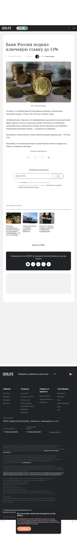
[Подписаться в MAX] (49, 264)
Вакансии (24, 412)
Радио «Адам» (45, 396)
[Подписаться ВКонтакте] (38, 264)
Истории (6, 397)
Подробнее (34, 524)
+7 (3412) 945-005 (10, 432)
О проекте (24, 393)
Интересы (6, 400)
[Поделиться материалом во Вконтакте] (28, 157)
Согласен (24, 529)
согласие (24, 182)
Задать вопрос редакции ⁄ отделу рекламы (27, 406)
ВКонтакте (61, 393)
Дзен (59, 407)
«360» (51, 114)
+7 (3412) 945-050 (33, 432)
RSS (58, 410)
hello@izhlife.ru (55, 432)
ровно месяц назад (53, 134)
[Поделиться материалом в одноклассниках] (35, 157)
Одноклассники (63, 403)
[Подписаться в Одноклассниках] (43, 264)
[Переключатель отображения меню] (74, 28)
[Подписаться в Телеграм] (33, 264)
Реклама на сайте (27, 397)
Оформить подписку (33, 374)
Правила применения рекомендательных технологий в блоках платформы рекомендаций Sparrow (33, 473)
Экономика (28, 56)
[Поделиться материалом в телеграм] (42, 157)
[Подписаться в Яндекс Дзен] (28, 264)
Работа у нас (25, 400)
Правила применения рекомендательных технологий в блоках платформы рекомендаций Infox (32, 474)
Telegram (60, 397)
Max (58, 400)
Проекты (6, 403)
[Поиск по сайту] (69, 28)
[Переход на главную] (6, 28)
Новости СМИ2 (38, 245)
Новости (6, 393)
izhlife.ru (44, 520)
